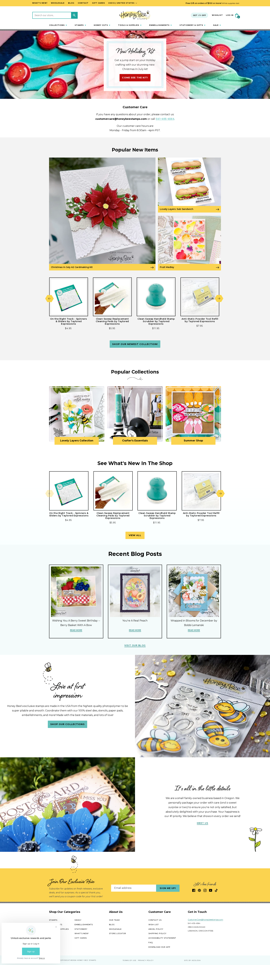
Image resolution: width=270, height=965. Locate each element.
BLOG (112, 924)
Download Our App (159, 947)
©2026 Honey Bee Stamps (83, 960)
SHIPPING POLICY (157, 934)
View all (135, 535)
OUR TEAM (114, 920)
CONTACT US (155, 920)
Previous (49, 298)
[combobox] (55, 15)
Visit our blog (135, 645)
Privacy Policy (146, 960)
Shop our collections (67, 724)
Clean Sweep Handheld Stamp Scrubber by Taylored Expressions (156, 321)
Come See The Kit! (135, 77)
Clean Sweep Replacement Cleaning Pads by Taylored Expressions (112, 321)
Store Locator (117, 934)
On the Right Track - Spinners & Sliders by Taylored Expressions (68, 321)
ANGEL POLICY (155, 929)
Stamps (53, 920)
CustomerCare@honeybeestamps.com (205, 919)
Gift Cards (81, 938)
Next (219, 298)
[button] (58, 25)
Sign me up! (168, 888)
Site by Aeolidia (192, 960)
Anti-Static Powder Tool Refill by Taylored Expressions (200, 320)
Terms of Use (129, 960)
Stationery (81, 929)
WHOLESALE (115, 929)
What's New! (82, 934)
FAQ (150, 943)
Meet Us (202, 823)
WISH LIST (153, 924)
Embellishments (84, 924)
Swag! (78, 920)
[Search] (74, 15)
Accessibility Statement (162, 938)
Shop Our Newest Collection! (135, 344)
